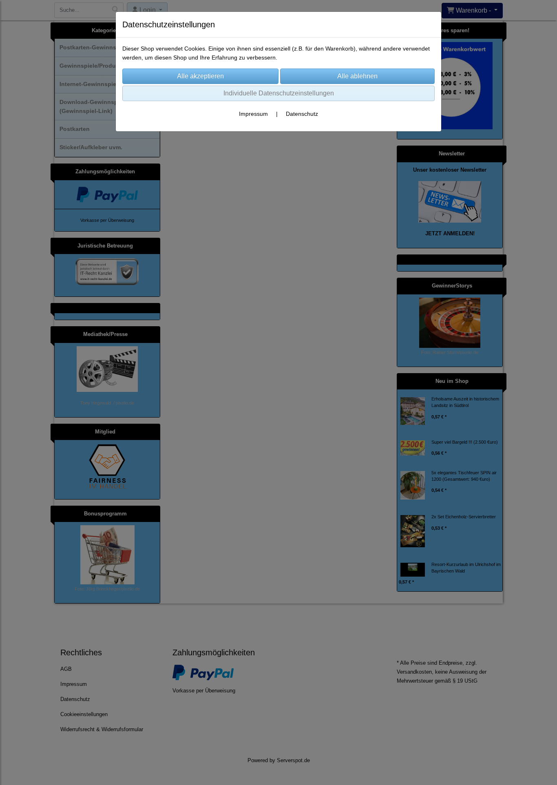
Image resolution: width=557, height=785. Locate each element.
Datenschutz (302, 114)
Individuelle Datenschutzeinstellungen (278, 93)
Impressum (253, 114)
